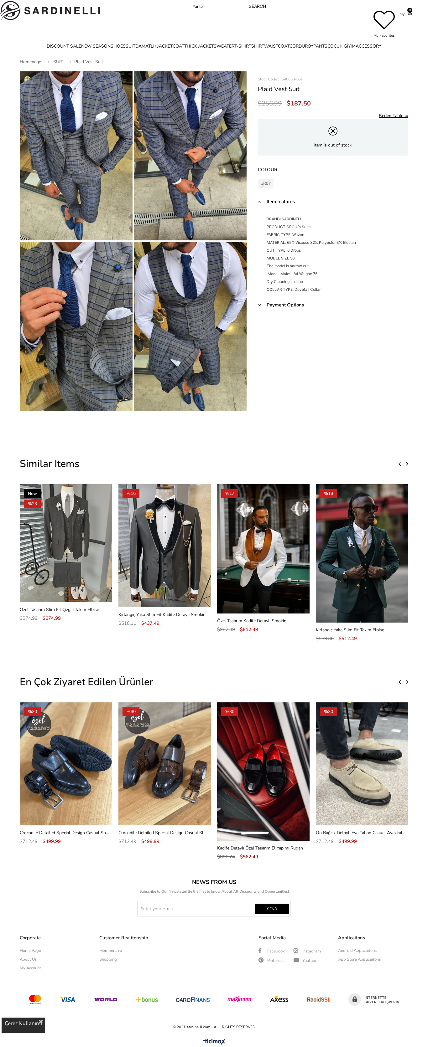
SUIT (130, 46)
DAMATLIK (146, 46)
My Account (30, 968)
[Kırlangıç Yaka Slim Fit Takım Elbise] (362, 553)
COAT (178, 46)
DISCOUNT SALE (64, 46)
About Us (28, 959)
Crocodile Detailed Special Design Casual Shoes (64, 832)
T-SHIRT (242, 46)
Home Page (30, 950)
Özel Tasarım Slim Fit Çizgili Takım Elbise (59, 609)
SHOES (118, 46)
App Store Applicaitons (359, 959)
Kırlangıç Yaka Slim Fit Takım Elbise (350, 630)
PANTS (320, 46)
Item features (281, 201)
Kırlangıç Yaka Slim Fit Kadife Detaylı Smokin (162, 614)
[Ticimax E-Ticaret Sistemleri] (214, 1042)
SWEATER (224, 46)
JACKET (165, 46)
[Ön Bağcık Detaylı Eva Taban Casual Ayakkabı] (362, 763)
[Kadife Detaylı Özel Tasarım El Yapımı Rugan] (263, 771)
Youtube (309, 960)
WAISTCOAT (277, 46)
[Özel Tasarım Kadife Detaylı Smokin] (263, 548)
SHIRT (257, 46)
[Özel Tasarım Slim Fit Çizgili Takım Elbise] (66, 543)
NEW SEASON (96, 46)
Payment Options (285, 305)
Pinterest (275, 960)
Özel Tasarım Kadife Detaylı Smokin (251, 621)
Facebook (275, 951)
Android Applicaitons (357, 950)
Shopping (108, 959)
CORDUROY (301, 46)
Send (272, 908)
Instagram (311, 951)
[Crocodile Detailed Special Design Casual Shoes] (66, 763)
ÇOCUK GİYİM (341, 46)
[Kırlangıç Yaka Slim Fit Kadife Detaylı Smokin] (164, 545)
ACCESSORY (368, 46)
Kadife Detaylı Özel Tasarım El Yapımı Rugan (260, 848)
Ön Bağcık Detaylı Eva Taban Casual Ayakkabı (360, 832)
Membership (110, 950)
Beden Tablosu (393, 116)
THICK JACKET (199, 46)
